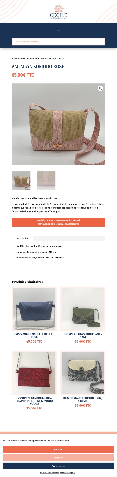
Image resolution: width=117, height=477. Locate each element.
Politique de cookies (49, 473)
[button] (100, 88)
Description (22, 238)
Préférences (58, 466)
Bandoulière (33, 58)
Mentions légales (67, 473)
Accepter (58, 449)
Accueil (15, 58)
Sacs (23, 58)
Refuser (58, 457)
